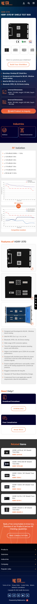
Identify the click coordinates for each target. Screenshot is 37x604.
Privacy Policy (16, 585)
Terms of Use (7, 585)
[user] (24, 3)
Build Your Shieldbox (18, 64)
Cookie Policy (25, 585)
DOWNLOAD (18, 408)
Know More (18, 429)
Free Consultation (18, 535)
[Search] (28, 3)
